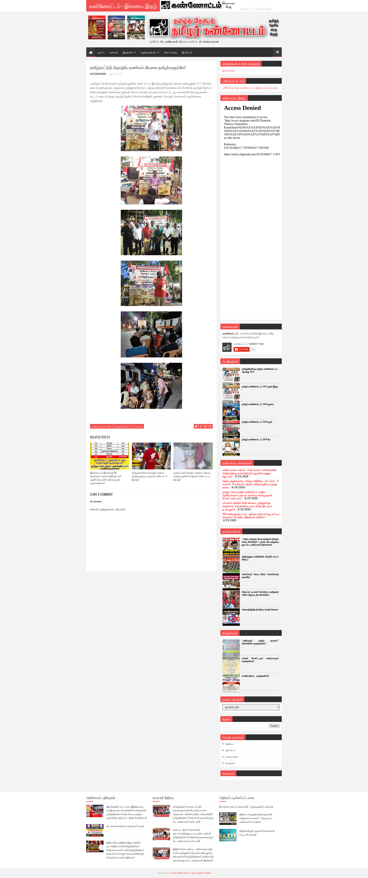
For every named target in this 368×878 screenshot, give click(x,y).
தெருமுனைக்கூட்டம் (123, 426)
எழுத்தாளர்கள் (148, 52)
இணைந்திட (229, 70)
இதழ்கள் (128, 52)
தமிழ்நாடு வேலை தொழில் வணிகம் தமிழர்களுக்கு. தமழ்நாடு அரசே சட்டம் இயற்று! (150, 476)
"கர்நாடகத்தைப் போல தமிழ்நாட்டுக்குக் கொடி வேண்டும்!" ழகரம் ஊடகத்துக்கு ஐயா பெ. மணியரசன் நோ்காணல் (260, 542)
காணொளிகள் (231, 756)
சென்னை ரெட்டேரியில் (101, 426)
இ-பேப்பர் (187, 52)
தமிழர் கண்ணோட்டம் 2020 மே (256, 439)
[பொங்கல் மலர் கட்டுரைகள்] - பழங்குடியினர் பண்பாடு (246, 806)
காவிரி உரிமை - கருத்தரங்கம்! (255, 676)
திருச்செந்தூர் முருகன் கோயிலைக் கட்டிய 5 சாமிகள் (257, 832)
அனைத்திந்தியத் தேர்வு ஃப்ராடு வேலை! (260, 609)
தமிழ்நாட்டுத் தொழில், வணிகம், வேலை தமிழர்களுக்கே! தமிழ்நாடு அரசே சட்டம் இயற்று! (191, 476)
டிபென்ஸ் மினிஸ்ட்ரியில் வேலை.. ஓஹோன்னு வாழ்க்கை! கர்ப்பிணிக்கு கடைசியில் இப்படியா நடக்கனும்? (247, 506)
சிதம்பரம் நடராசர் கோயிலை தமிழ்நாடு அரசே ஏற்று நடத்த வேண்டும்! (260, 593)
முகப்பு (101, 52)
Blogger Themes (201, 873)
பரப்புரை (138, 426)
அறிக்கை (229, 743)
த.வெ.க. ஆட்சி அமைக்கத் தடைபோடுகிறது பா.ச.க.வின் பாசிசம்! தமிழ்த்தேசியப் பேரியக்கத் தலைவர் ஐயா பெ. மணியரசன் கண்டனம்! (193, 835)
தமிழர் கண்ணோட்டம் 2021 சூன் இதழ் (260, 386)
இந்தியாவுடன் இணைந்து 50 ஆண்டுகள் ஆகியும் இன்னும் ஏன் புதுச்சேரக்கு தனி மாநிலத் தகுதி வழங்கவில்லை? (105, 478)
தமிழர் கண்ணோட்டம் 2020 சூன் (257, 421)
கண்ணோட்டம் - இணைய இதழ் (123, 6)
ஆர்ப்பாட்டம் (230, 750)
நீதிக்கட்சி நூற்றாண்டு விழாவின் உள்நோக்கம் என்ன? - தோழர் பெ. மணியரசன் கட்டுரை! (256, 818)
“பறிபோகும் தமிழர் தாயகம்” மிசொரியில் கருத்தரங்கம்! (260, 642)
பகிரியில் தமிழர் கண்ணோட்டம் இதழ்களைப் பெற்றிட (250, 88)
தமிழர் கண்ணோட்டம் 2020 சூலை (258, 404)
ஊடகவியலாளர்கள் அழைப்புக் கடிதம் (125, 826)
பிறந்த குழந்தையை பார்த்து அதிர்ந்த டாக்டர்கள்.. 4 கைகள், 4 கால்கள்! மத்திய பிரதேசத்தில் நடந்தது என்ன (250, 484)
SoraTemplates (180, 873)
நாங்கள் (114, 52)
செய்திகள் (230, 763)
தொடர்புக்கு (170, 52)
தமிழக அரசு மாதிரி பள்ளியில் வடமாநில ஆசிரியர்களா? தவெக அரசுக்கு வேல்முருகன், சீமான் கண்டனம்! (247, 495)
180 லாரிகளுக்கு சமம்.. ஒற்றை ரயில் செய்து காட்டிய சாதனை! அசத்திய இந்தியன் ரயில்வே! (251, 515)
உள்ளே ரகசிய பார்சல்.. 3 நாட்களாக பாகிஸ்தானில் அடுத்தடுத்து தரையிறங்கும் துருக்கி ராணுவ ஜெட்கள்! (249, 473)
